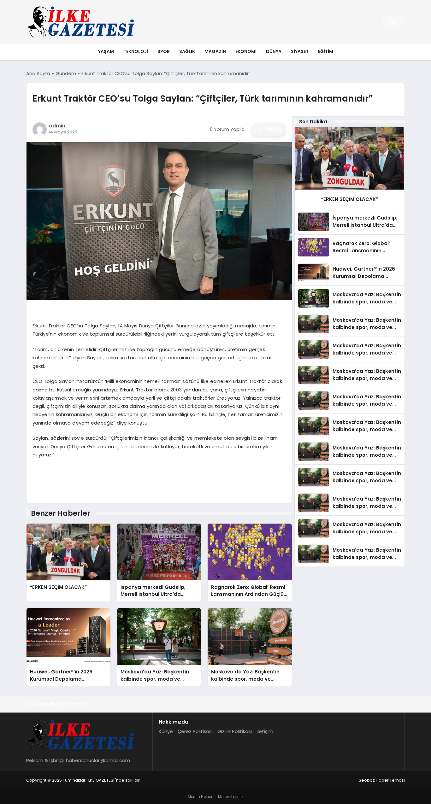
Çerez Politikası (195, 731)
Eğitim (325, 51)
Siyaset (300, 51)
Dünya (273, 51)
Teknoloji (135, 51)
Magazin (215, 51)
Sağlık (187, 51)
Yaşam (106, 51)
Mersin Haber (200, 796)
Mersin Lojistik (231, 796)
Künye (166, 731)
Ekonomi (246, 51)
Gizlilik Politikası (234, 731)
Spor (163, 51)
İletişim (265, 731)
